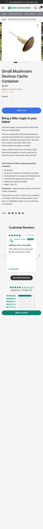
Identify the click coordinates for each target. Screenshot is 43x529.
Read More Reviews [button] (21, 278)
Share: (4, 213)
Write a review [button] (21, 313)
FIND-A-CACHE (30, 14)
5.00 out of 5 (28, 287)
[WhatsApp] (19, 213)
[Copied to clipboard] (22, 213)
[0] (39, 8)
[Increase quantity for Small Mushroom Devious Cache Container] (12, 101)
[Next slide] (39, 256)
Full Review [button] (14, 269)
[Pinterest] (16, 213)
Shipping (5, 89)
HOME (4, 14)
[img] (15, 235)
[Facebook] (9, 213)
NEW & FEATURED (15, 14)
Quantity (5, 96)
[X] (12, 213)
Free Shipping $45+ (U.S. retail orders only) (23, 2)
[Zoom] (37, 25)
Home (4, 19)
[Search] (35, 8)
